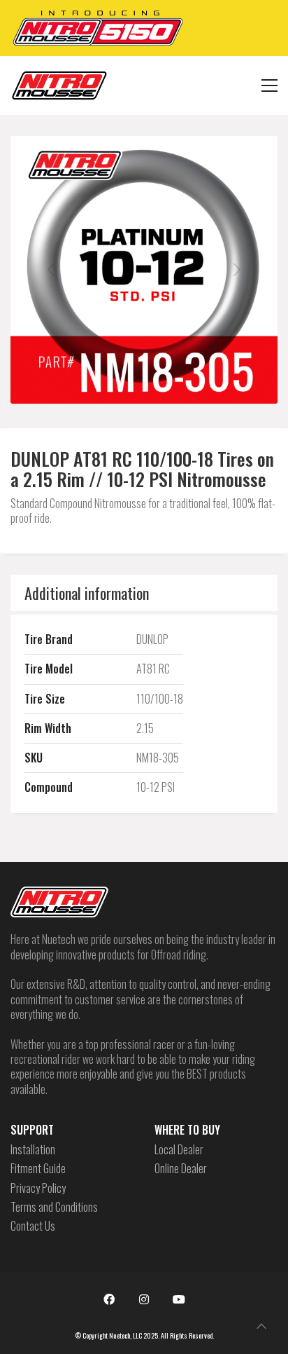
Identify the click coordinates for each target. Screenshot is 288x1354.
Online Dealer (180, 1168)
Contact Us (32, 1226)
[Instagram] (144, 1299)
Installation (32, 1149)
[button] (269, 85)
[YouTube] (179, 1299)
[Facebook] (109, 1299)
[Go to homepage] (59, 85)
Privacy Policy (38, 1188)
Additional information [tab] (86, 593)
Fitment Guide (38, 1168)
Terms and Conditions (54, 1207)
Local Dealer (178, 1149)
